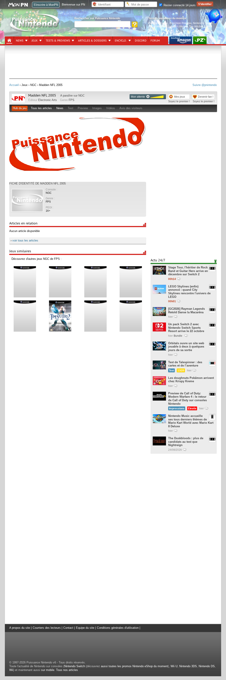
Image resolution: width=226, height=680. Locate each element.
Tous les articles (41, 108)
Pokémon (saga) (158, 23)
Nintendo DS (207, 666)
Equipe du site (85, 627)
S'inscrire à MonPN (46, 4)
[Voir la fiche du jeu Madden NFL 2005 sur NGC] (18, 101)
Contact (68, 627)
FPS (71, 100)
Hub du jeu (19, 108)
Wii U (174, 666)
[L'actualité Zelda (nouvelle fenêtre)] (200, 40)
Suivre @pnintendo (204, 85)
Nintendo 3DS (188, 666)
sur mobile (47, 670)
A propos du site (19, 627)
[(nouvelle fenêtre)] (180, 40)
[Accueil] (9, 40)
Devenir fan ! (205, 96)
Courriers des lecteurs (47, 627)
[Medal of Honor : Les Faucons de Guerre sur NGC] (24, 316)
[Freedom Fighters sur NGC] (95, 316)
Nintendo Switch (74, 666)
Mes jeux (179, 96)
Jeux (35, 40)
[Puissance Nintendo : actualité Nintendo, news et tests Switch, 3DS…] (35, 31)
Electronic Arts (47, 100)
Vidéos (110, 108)
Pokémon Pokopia (181, 23)
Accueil (14, 85)
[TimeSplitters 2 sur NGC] (60, 316)
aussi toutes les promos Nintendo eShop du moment (134, 666)
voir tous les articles (25, 240)
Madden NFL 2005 (42, 95)
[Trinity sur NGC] (60, 281)
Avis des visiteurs (130, 108)
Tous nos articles (67, 670)
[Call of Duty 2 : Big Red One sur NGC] (130, 281)
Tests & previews (58, 40)
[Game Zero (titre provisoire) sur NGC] (130, 316)
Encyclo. (121, 40)
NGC (81, 95)
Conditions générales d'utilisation (118, 627)
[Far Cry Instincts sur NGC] (95, 281)
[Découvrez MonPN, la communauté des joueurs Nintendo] (20, 6)
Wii (11, 670)
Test (70, 108)
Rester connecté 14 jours (179, 5)
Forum (155, 40)
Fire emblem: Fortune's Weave (169, 26)
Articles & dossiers (92, 40)
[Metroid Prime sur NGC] (24, 281)
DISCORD (141, 40)
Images (97, 108)
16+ (48, 210)
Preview (83, 108)
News (19, 40)
